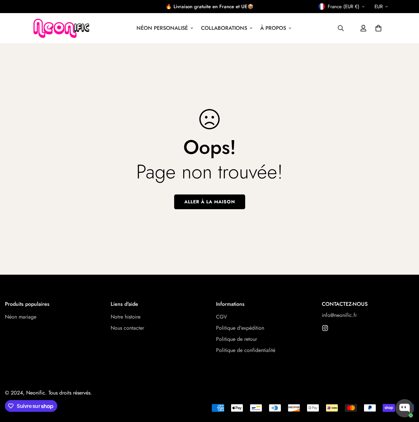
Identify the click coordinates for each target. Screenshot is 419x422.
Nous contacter (127, 328)
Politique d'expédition (240, 328)
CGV (221, 317)
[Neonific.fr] (60, 28)
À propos (273, 28)
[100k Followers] (325, 328)
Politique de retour (236, 339)
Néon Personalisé (162, 28)
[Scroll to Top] (406, 386)
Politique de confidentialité (245, 350)
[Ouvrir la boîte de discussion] (404, 408)
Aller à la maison (209, 201)
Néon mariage (20, 317)
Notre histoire (125, 317)
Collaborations (224, 28)
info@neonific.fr (339, 315)
